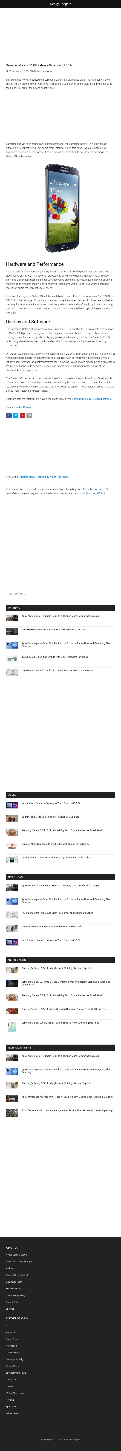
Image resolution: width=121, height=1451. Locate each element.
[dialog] (60, 725)
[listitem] (60, 717)
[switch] (99, 724)
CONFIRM (39, 771)
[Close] (115, 675)
